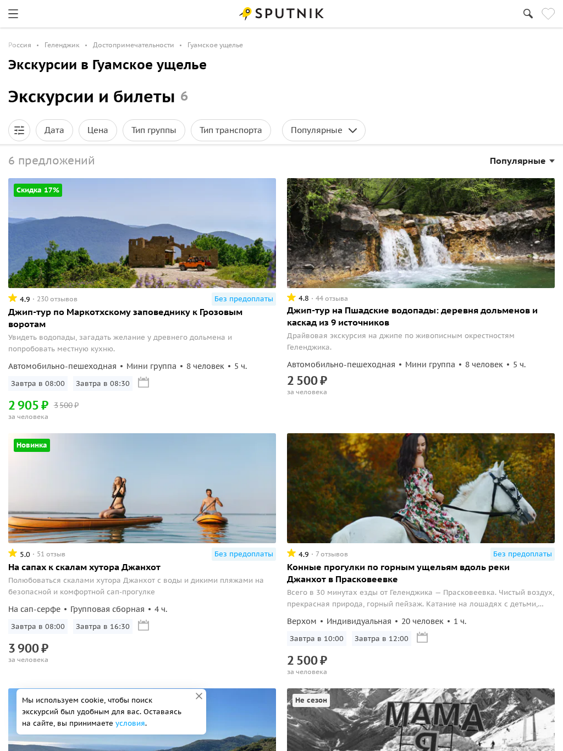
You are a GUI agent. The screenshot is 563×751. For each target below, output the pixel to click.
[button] (19, 130)
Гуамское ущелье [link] (215, 45)
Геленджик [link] (62, 45)
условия (130, 723)
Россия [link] (19, 45)
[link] (13, 14)
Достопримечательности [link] (133, 45)
